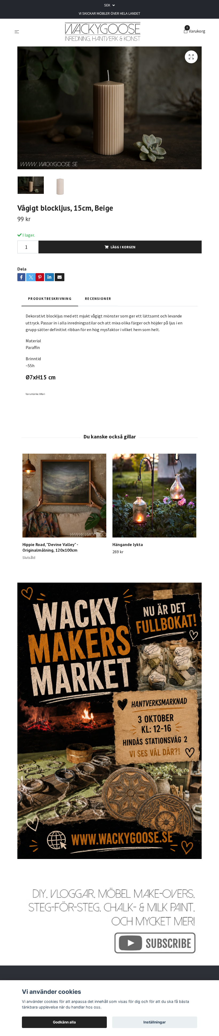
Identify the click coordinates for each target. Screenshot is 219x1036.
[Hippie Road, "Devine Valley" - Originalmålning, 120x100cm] (64, 495)
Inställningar (154, 1022)
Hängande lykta (127, 544)
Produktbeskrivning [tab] (50, 298)
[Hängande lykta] (154, 495)
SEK (107, 5)
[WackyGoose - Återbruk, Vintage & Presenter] (102, 31)
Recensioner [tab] (98, 298)
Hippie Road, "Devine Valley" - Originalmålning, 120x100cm (50, 547)
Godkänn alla (64, 1022)
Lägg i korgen (123, 247)
